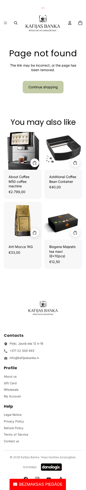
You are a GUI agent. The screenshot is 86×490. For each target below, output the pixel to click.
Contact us (11, 441)
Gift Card (10, 383)
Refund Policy (13, 428)
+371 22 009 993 (22, 351)
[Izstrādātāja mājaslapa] (51, 467)
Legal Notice (13, 414)
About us (10, 376)
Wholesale (11, 389)
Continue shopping (43, 87)
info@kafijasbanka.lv (24, 358)
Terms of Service (16, 434)
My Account (12, 396)
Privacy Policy (14, 421)
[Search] (16, 23)
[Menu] (5, 22)
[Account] (69, 23)
